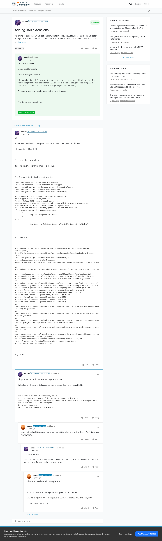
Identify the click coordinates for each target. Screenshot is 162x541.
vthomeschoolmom (127, 79)
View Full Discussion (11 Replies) (27, 126)
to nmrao (60, 448)
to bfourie (34, 57)
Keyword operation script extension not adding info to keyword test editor (127, 96)
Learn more (22, 537)
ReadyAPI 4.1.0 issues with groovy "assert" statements (128, 37)
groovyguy (125, 42)
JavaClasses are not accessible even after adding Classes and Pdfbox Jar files (128, 85)
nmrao (29, 426)
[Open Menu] (148, 10)
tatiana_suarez (127, 53)
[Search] (130, 3)
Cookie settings (125, 534)
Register (138, 4)
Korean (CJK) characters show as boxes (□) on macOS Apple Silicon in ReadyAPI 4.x (128, 26)
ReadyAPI (32, 11)
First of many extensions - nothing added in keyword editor (128, 74)
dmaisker (124, 90)
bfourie (25, 21)
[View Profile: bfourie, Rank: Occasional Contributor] (18, 23)
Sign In (146, 4)
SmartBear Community (19, 11)
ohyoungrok (124, 31)
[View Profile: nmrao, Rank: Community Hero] (23, 427)
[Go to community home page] (21, 4)
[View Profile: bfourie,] (20, 58)
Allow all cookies (147, 534)
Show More (21, 42)
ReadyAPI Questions (44, 11)
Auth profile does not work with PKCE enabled (126, 48)
